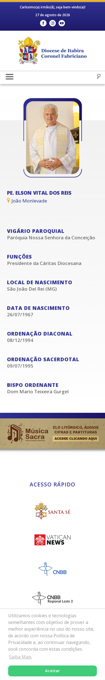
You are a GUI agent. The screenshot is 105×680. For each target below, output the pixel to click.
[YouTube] (61, 23)
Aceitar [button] (52, 670)
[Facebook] (43, 23)
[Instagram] (52, 23)
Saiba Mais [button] (20, 657)
